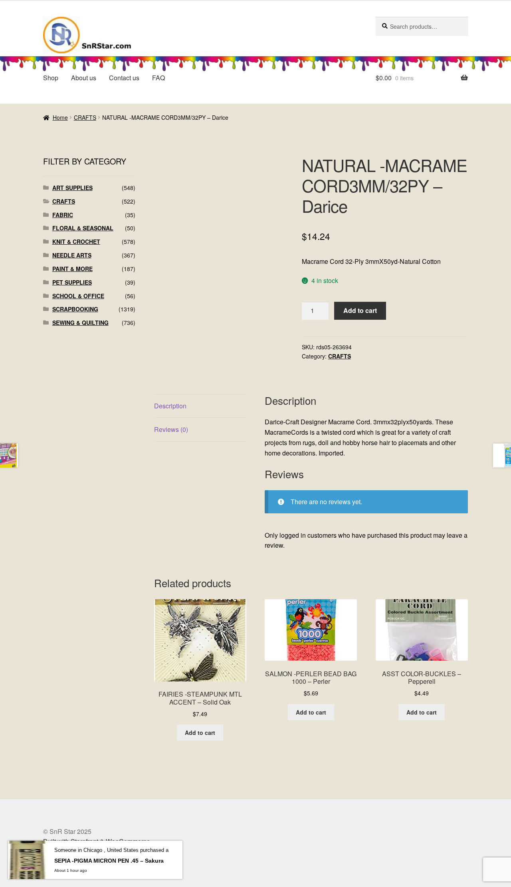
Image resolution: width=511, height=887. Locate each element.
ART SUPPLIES (72, 188)
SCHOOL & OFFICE (78, 296)
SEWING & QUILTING (80, 323)
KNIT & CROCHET (76, 242)
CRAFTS (85, 117)
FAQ (158, 77)
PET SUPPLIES (72, 282)
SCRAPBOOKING (75, 309)
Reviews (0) (171, 429)
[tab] (200, 406)
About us (83, 77)
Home (60, 117)
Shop (50, 77)
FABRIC (62, 215)
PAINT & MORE (72, 269)
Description (170, 405)
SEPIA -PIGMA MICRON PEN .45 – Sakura (109, 860)
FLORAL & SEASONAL (82, 228)
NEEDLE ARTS (71, 255)
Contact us (124, 77)
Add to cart (360, 310)
